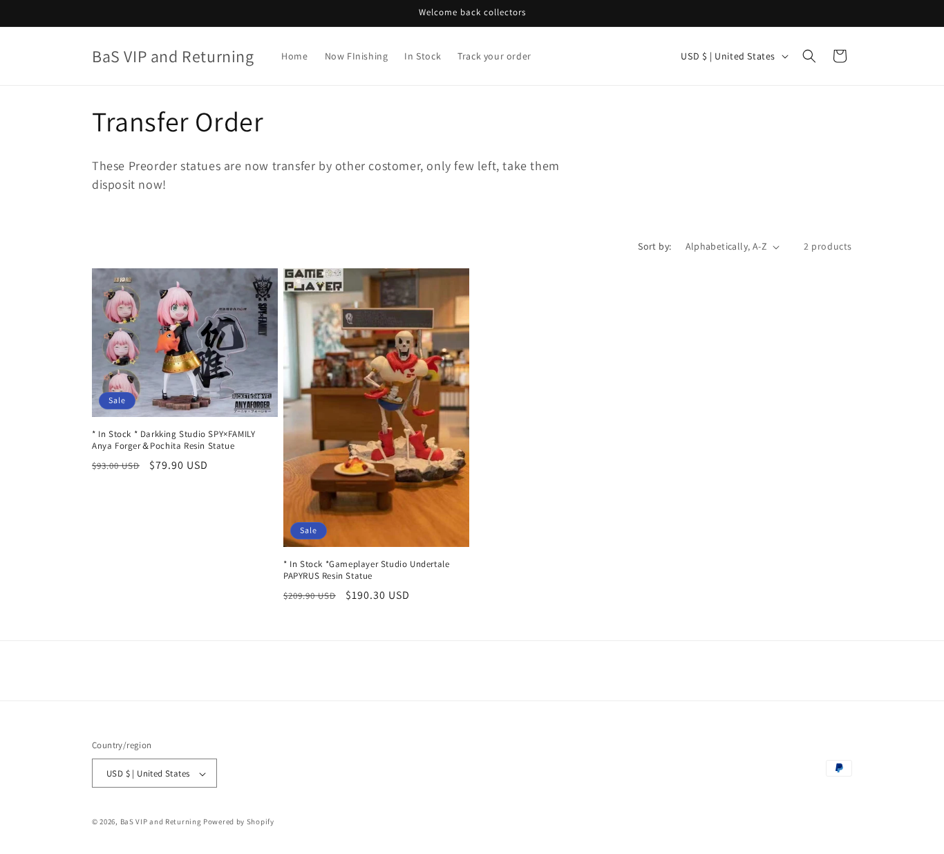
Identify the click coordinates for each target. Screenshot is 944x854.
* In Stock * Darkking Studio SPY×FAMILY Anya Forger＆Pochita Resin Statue (173, 440)
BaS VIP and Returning (161, 822)
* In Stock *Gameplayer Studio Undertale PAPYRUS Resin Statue (366, 570)
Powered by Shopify (238, 822)
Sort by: (654, 246)
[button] (809, 56)
